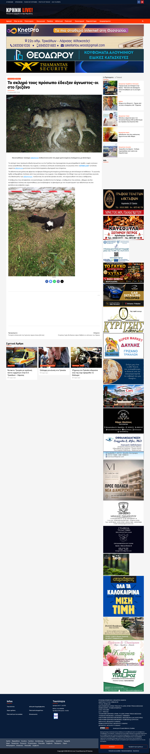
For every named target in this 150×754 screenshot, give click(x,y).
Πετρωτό (23, 743)
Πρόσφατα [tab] (108, 77)
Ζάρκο (65, 743)
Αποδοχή (112, 747)
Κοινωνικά (41, 21)
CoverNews (79, 751)
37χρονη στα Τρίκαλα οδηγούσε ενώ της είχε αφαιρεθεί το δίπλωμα (85, 372)
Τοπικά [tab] (119, 77)
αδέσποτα (35, 158)
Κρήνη (8, 741)
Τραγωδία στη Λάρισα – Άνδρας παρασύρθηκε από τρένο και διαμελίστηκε (129, 151)
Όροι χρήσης (11, 710)
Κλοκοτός (19, 745)
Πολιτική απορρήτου (126, 750)
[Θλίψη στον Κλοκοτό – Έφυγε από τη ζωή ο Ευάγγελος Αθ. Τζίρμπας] (110, 103)
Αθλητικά (59, 21)
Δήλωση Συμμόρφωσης (37, 706)
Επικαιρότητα (51, 365)
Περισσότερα (91, 21)
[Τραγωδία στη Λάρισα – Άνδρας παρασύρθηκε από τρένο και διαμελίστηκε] (110, 150)
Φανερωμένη (10, 745)
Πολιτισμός (29, 21)
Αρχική (9, 21)
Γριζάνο (31, 741)
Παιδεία (50, 21)
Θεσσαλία (128, 147)
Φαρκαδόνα (16, 741)
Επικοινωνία (33, 714)
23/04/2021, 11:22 (14, 92)
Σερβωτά (49, 743)
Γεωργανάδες (49, 741)
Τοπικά (82, 365)
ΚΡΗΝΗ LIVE (84, 166)
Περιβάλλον (129, 83)
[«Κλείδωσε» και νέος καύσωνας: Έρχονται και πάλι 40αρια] (110, 134)
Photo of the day (44, 2)
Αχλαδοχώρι (39, 741)
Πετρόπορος (32, 743)
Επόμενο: (79, 334)
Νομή (8, 743)
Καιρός (127, 132)
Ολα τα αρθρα (56, 2)
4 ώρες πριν (12, 377)
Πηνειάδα (41, 743)
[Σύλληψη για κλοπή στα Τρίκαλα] (54, 357)
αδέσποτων (27, 176)
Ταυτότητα (136, 750)
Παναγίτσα (14, 743)
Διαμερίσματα (105, 21)
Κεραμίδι (67, 741)
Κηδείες (121, 101)
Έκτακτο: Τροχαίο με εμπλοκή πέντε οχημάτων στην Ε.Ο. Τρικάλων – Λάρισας (20, 372)
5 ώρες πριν (44, 373)
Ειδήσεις (18, 78)
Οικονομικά (79, 21)
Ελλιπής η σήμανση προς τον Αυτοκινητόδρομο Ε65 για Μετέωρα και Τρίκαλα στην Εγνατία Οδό (130, 120)
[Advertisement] (54, 309)
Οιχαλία (24, 741)
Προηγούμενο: (26, 334)
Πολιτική (68, 21)
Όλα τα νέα (18, 21)
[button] (143, 21)
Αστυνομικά (11, 78)
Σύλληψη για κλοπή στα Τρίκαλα (53, 370)
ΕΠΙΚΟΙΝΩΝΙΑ (19, 2)
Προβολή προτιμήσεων (136, 747)
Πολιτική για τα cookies (114, 750)
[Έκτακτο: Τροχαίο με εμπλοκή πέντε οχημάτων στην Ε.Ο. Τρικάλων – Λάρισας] (21, 357)
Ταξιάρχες (57, 743)
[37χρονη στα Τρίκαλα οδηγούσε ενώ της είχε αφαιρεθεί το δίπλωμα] (86, 357)
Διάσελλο (59, 741)
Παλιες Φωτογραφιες (30, 2)
